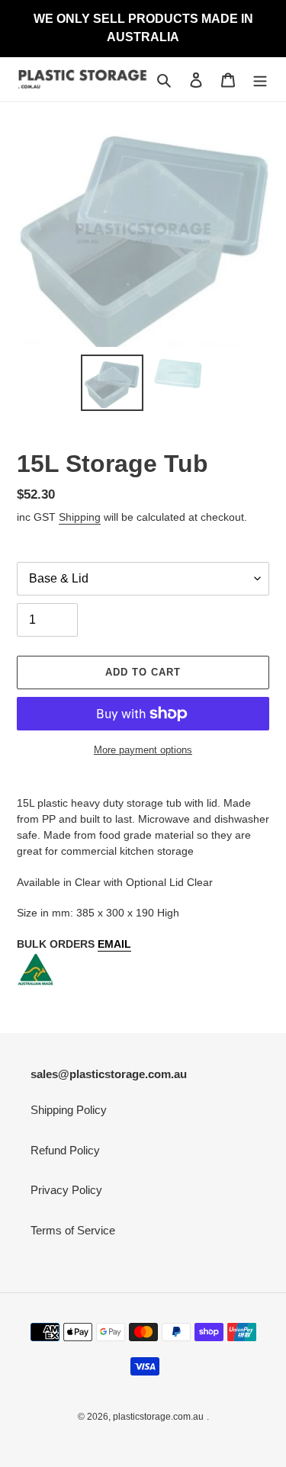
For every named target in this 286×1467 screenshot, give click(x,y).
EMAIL (114, 944)
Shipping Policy (69, 1109)
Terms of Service (73, 1230)
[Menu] (260, 79)
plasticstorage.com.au (158, 1416)
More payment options (143, 750)
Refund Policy (65, 1150)
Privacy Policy (66, 1189)
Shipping (80, 517)
